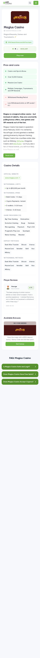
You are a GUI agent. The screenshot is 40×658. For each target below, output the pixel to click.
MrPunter (20, 141)
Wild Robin (17, 144)
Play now (20, 55)
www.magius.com (12, 178)
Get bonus (20, 344)
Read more (9, 155)
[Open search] (30, 3)
